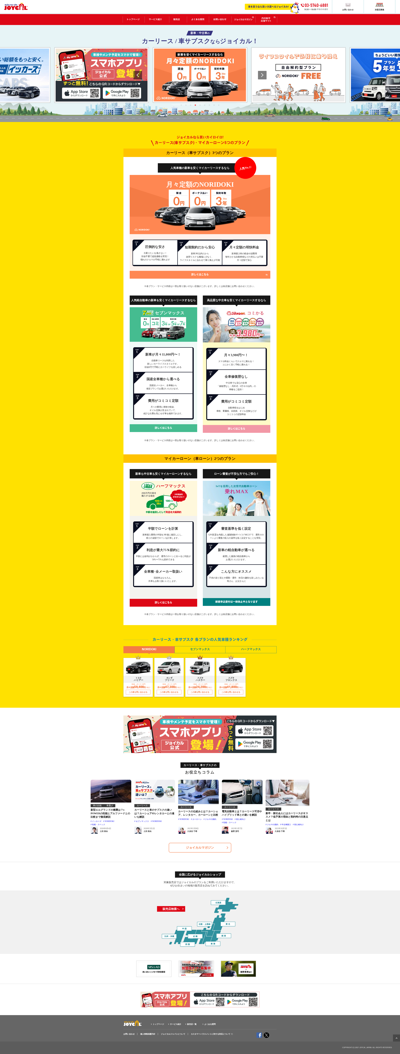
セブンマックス (200, 649)
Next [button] (262, 75)
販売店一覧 (176, 19)
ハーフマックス (251, 649)
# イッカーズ (96, 821)
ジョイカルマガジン (243, 19)
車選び (109, 805)
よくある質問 (197, 19)
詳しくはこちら (200, 274)
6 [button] (204, 105)
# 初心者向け (240, 819)
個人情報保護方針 (147, 1034)
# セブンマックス (141, 821)
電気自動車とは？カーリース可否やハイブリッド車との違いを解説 (242, 813)
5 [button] (200, 105)
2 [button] (186, 105)
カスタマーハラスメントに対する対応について (210, 1034)
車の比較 (97, 805)
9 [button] (218, 105)
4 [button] (195, 105)
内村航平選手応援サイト (266, 19)
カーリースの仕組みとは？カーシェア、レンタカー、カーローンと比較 (198, 813)
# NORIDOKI (108, 821)
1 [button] (181, 105)
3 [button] (190, 105)
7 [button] (209, 105)
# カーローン (196, 819)
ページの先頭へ (396, 1038)
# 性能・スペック (229, 822)
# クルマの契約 (210, 819)
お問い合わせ (220, 19)
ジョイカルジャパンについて (173, 1034)
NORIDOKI (149, 649)
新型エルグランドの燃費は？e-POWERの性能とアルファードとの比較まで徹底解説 (110, 813)
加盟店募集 (379, 10)
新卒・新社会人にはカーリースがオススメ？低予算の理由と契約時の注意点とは (287, 817)
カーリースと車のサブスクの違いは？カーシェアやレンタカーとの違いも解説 (154, 813)
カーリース (142, 805)
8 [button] (214, 105)
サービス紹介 (155, 19)
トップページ (133, 19)
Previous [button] (137, 75)
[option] (101, 75)
